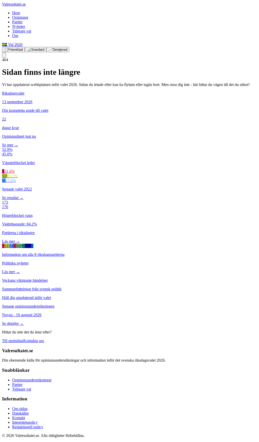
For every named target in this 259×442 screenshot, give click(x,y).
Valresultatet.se (14, 4)
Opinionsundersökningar (32, 380)
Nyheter (18, 26)
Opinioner (20, 17)
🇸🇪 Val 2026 (12, 44)
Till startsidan (12, 341)
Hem (16, 13)
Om (15, 35)
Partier (17, 22)
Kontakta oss (33, 341)
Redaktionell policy (27, 427)
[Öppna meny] (4, 55)
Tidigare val (21, 31)
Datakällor (20, 413)
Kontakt (18, 418)
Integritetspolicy (25, 422)
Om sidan (20, 408)
